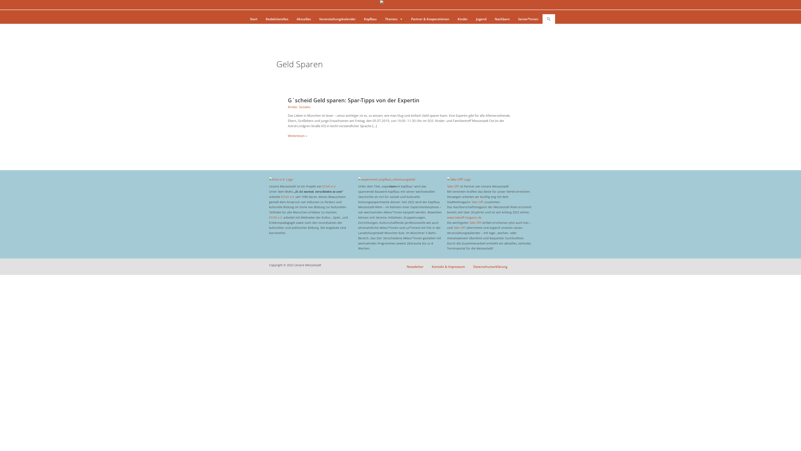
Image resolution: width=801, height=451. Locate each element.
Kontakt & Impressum (448, 267)
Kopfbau (370, 19)
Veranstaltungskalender (337, 19)
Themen (391, 19)
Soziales (304, 107)
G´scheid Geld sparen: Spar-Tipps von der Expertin (353, 100)
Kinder (463, 19)
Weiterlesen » (297, 135)
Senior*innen (528, 19)
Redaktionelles (277, 19)
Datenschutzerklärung (490, 267)
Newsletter (415, 267)
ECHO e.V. (329, 186)
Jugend (481, 19)
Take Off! (453, 186)
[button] (549, 19)
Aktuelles (304, 19)
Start (253, 19)
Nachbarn (502, 19)
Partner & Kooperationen (430, 19)
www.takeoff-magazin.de (464, 217)
